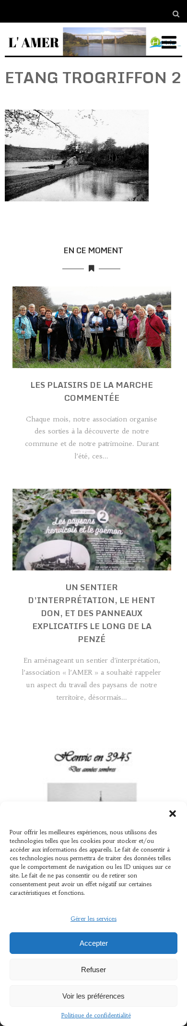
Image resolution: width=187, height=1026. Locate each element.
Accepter (94, 943)
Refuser (93, 969)
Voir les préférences (93, 996)
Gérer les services (93, 918)
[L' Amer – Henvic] (94, 59)
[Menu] (169, 42)
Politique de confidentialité (96, 1015)
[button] (172, 813)
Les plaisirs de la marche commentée (91, 391)
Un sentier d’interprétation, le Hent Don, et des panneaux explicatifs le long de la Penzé (91, 613)
